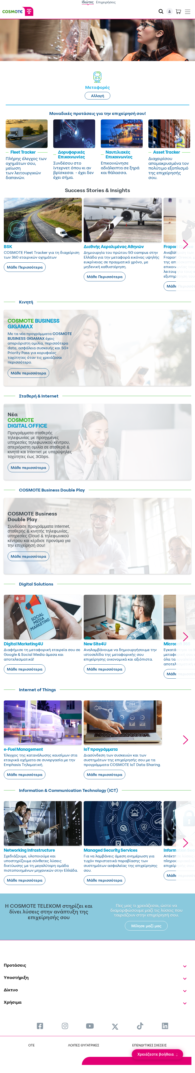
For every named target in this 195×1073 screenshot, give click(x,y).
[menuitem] (40, 1025)
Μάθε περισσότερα (28, 373)
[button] (185, 244)
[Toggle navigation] (187, 10)
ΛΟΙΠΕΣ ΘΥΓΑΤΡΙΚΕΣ (83, 1045)
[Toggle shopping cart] (178, 11)
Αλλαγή (97, 95)
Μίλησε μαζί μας (146, 925)
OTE (31, 1045)
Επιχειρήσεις (106, 2)
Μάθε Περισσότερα (25, 267)
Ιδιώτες (88, 2)
